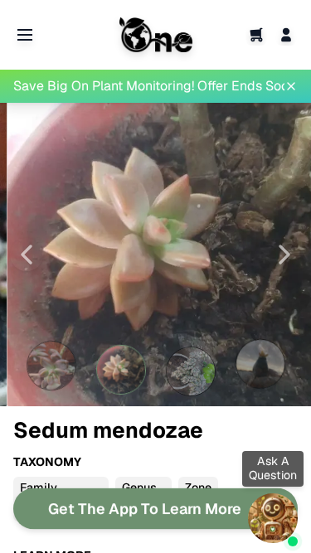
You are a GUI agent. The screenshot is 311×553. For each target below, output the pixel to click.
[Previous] (26, 254)
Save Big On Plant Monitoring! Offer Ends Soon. (148, 86)
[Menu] (24, 34)
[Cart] (256, 34)
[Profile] (286, 34)
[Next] (284, 254)
